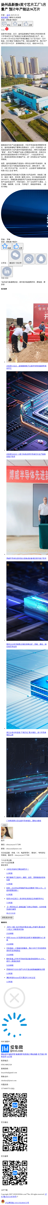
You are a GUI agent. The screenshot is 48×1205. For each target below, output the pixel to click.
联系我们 (26, 1054)
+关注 (4, 825)
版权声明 (11, 1054)
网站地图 (33, 1054)
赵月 (8, 15)
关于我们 (41, 1054)
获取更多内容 (7, 918)
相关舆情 (4, 17)
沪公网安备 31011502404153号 (17, 1203)
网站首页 (4, 1054)
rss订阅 (9, 1057)
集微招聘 (19, 1054)
